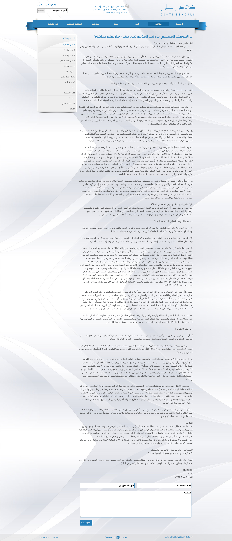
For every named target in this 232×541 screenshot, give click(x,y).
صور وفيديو (53, 24)
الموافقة (86, 522)
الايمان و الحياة (69, 45)
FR (45, 5)
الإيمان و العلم (69, 55)
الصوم (72, 109)
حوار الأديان (70, 71)
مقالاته (158, 24)
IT (48, 5)
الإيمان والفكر (69, 50)
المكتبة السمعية (74, 24)
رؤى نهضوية (69, 66)
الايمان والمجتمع (67, 61)
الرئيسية (179, 24)
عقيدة (72, 98)
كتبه (137, 24)
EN (42, 5)
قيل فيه (95, 24)
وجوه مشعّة (69, 93)
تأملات (72, 87)
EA (55, 5)
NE (52, 5)
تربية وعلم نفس (68, 77)
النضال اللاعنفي (68, 103)
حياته (116, 24)
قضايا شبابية (70, 82)
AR (38, 5)
